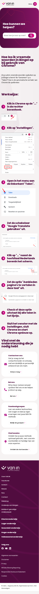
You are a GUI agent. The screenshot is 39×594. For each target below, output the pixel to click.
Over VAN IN (5, 476)
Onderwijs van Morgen (9, 505)
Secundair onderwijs (10, 528)
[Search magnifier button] (31, 35)
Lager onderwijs (8, 523)
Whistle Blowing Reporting (10, 568)
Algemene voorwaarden (9, 555)
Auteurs (4, 485)
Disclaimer (5, 559)
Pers (3, 493)
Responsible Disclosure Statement (13, 572)
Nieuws (4, 489)
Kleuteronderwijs (9, 519)
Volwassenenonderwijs (11, 537)
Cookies (4, 576)
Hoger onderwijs (8, 532)
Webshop (5, 501)
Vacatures (5, 481)
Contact (4, 497)
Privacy (3, 564)
